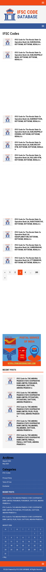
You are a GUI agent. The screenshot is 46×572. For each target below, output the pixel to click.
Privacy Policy (7, 478)
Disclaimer (6, 486)
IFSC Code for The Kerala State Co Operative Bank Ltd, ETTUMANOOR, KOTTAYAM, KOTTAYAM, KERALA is (28, 260)
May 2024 (6, 464)
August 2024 (7, 461)
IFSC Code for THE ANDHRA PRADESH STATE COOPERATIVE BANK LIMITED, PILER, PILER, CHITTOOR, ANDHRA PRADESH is (28, 411)
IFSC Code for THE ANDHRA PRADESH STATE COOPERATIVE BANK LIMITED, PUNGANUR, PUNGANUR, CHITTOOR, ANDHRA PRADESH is (28, 383)
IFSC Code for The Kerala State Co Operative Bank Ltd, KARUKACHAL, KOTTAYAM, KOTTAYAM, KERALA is (28, 42)
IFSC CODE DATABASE (22, 569)
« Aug (4, 557)
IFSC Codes (6, 473)
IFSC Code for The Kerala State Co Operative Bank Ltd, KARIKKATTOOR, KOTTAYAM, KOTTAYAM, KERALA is (29, 119)
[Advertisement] (23, 87)
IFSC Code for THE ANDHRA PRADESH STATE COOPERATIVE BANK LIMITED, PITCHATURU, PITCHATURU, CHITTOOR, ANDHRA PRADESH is (28, 397)
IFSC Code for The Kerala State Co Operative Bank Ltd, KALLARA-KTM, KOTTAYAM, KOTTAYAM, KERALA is (28, 157)
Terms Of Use (7, 482)
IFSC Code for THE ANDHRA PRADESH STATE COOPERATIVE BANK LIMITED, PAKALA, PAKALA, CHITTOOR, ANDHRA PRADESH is (28, 440)
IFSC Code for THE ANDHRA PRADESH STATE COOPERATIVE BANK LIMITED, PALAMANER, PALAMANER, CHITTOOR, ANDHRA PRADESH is (28, 425)
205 (36, 272)
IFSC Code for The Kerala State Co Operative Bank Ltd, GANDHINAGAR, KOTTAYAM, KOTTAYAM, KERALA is (28, 247)
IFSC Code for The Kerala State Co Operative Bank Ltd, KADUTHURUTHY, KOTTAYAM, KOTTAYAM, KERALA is (29, 221)
